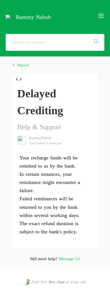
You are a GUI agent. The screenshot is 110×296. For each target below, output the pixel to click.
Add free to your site (59, 282)
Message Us (69, 258)
